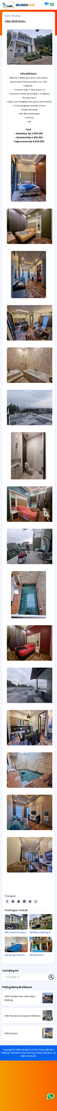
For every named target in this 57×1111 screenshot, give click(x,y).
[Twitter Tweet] (7, 901)
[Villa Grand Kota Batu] (16, 922)
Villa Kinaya (10, 1033)
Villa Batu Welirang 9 (39, 932)
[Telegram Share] (18, 901)
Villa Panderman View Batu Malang (19, 998)
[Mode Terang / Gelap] (47, 3)
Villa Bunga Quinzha (15, 955)
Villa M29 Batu (15, 21)
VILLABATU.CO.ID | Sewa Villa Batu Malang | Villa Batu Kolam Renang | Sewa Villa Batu (28, 1051)
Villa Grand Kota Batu (15, 932)
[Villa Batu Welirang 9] (40, 922)
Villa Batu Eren (36, 955)
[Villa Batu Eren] (40, 944)
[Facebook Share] (12, 901)
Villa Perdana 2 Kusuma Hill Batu (22, 1016)
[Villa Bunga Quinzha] (16, 944)
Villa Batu (16, 16)
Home (7, 16)
